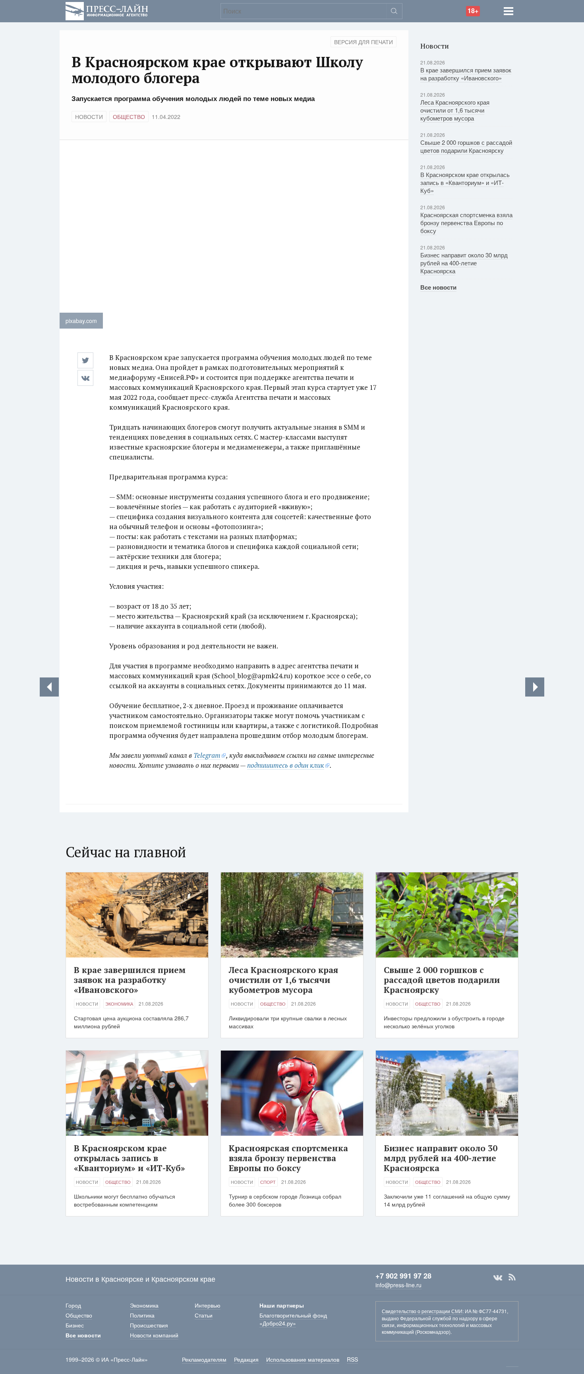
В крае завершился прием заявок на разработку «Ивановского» (465, 74)
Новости (89, 117)
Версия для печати (363, 42)
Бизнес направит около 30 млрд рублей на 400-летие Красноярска (464, 263)
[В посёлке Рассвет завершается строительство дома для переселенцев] (49, 687)
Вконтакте (497, 1277)
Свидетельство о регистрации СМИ (422, 1311)
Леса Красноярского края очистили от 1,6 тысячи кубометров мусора (454, 110)
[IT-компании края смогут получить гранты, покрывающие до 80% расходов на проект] (534, 687)
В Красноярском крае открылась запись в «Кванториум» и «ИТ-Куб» (465, 182)
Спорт (268, 1182)
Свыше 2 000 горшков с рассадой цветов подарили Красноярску (466, 146)
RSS (512, 1277)
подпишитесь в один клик (285, 765)
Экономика (119, 1003)
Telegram (206, 755)
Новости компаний (154, 1335)
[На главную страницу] (107, 10)
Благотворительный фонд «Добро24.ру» (293, 1319)
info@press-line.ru (398, 1285)
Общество (129, 117)
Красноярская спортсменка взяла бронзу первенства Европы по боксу (466, 222)
